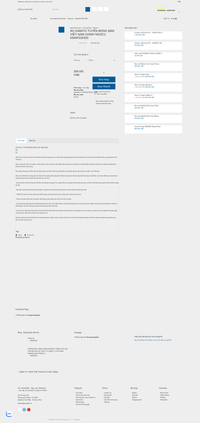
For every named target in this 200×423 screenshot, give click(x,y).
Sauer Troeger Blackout (143, 85)
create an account (46, 2)
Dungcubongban (34, 315)
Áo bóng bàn (30, 235)
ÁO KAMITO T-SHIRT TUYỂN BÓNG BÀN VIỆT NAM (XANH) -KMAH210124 (90, 286)
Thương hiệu (87, 28)
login (36, 2)
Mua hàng (104, 79)
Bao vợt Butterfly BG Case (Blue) (146, 116)
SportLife (70, 419)
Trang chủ (77, 28)
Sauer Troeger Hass (141, 74)
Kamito (95, 28)
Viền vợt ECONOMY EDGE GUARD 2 (148, 53)
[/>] (22, 341)
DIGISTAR (83, 419)
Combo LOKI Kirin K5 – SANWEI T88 (148, 43)
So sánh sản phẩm (100, 94)
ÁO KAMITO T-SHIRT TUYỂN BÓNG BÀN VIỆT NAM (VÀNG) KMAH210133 (38, 286)
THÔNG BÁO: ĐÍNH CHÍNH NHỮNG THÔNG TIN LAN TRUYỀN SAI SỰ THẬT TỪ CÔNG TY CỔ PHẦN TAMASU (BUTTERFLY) (47, 351)
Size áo (77, 60)
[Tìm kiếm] (87, 9)
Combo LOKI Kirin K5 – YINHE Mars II (148, 33)
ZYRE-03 (31, 338)
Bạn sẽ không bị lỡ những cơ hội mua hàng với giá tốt (152, 340)
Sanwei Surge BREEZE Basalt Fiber (147, 126)
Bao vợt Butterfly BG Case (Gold (146, 106)
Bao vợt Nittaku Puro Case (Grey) (146, 64)
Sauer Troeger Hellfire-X (143, 95)
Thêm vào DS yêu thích (102, 92)
